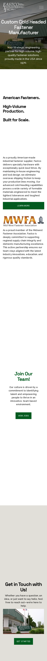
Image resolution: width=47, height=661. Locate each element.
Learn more (23, 205)
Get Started (23, 641)
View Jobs (23, 415)
